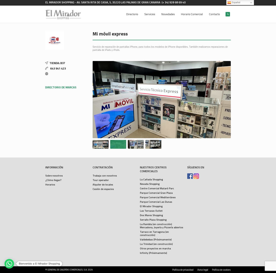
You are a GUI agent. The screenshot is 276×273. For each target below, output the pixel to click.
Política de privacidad (182, 269)
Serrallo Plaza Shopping (153, 220)
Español (235, 2)
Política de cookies (221, 269)
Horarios (50, 184)
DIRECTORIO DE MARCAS (60, 87)
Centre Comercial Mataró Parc (157, 188)
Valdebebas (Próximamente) (156, 239)
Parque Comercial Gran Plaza (156, 193)
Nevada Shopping (150, 184)
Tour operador (101, 180)
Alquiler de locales (103, 184)
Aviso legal (202, 269)
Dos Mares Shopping (151, 215)
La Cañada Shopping (151, 179)
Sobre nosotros (54, 175)
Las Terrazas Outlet (151, 211)
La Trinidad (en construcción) (156, 244)
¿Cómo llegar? (53, 180)
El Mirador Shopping (151, 206)
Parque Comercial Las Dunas (156, 202)
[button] (9, 264)
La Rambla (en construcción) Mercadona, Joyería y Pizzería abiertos (161, 225)
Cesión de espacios (103, 189)
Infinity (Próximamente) (153, 253)
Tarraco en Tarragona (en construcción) (154, 233)
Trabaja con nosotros (105, 175)
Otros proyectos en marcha (155, 248)
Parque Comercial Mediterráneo (158, 197)
